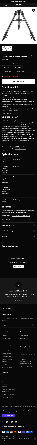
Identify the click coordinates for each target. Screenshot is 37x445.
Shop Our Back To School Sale (18, 1)
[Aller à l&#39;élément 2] (9, 48)
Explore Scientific (6, 53)
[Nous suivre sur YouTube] (11, 422)
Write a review (18, 266)
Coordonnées (31, 440)
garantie (22, 338)
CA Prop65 (4, 364)
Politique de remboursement (8, 438)
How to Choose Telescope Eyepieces (9, 385)
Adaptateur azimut (20, 149)
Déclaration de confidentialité (6, 349)
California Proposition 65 (8, 397)
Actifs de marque (6, 356)
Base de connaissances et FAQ (27, 355)
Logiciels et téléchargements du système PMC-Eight (25, 361)
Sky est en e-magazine (8, 394)
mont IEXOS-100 (16, 147)
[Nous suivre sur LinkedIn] (16, 422)
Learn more (28, 296)
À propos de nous (6, 338)
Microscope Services (25, 344)
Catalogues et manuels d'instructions (26, 350)
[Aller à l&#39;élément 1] (4, 48)
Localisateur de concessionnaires (6, 342)
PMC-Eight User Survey (26, 366)
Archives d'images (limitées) (7, 360)
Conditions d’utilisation (22, 438)
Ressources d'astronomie (9, 379)
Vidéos (3, 382)
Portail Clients (24, 335)
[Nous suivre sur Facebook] (3, 422)
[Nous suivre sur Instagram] (7, 422)
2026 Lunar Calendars (8, 376)
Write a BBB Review (7, 367)
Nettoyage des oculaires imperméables (8, 390)
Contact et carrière (7, 346)
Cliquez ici (17, 212)
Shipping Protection (25, 347)
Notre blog (4, 335)
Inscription (23, 341)
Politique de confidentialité (8, 440)
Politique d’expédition (21, 440)
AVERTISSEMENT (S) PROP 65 (21, 216)
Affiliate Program (6, 353)
